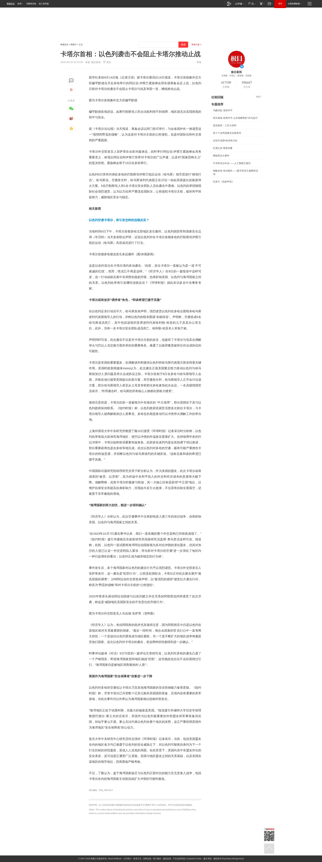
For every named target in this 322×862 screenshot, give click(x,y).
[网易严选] (251, 3)
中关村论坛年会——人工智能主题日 (232, 163)
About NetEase (115, 858)
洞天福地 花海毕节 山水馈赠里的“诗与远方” (235, 118)
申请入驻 (196, 45)
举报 (199, 62)
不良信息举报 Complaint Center (187, 858)
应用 (19, 4)
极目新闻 (96, 62)
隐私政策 (167, 858)
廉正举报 (207, 858)
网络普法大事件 (221, 155)
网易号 (74, 44)
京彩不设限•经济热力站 (225, 140)
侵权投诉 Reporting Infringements (228, 858)
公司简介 (127, 858)
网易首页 (11, 4)
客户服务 (157, 858)
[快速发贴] (71, 80)
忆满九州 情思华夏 (222, 148)
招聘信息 (147, 858)
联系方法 (137, 858)
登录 (280, 4)
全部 (258, 97)
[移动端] (229, 3)
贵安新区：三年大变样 (224, 125)
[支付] (261, 3)
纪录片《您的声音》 (223, 181)
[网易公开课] (240, 3)
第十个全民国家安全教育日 (227, 133)
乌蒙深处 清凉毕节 (222, 110)
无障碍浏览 (31, 4)
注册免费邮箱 (294, 4)
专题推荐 (217, 104)
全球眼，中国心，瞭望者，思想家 (236, 75)
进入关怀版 (44, 4)
